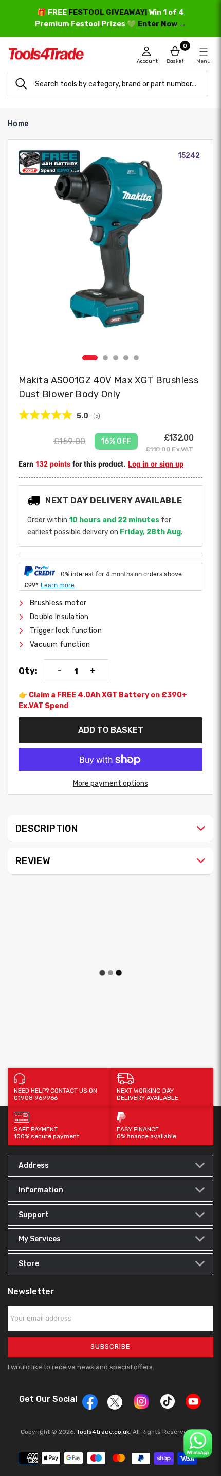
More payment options (110, 783)
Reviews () (59, 415)
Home (18, 123)
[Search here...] (21, 84)
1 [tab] (90, 357)
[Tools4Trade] (59, 56)
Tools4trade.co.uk (103, 1431)
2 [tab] (105, 357)
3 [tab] (115, 357)
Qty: (28, 671)
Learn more (58, 585)
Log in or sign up (155, 464)
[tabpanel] (110, 250)
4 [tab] (125, 357)
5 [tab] (136, 357)
